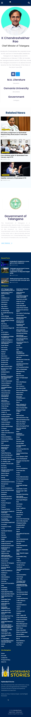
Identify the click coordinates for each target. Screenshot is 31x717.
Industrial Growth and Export (22, 310)
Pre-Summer (20, 481)
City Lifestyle (4, 398)
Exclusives (4, 492)
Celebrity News (5, 385)
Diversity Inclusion (6, 457)
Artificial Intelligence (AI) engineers (7, 342)
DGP (2, 443)
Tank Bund (19, 567)
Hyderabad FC (5, 601)
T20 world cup (20, 565)
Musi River (19, 400)
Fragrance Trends (6, 526)
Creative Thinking (6, 414)
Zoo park (19, 645)
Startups (18, 543)
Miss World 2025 (21, 388)
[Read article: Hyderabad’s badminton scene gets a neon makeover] (5, 263)
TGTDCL (18, 590)
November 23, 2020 (6, 180)
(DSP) (2, 296)
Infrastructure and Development (21, 318)
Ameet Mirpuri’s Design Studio (7, 321)
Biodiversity (4, 362)
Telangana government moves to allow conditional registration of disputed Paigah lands (20, 271)
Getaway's (4, 537)
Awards (3, 354)
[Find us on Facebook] (14, 700)
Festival (3, 505)
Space (18, 531)
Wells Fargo (19, 628)
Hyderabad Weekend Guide (7, 622)
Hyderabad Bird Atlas (7, 591)
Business (3, 374)
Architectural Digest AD (7, 328)
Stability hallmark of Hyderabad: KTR (13, 178)
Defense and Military (7, 439)
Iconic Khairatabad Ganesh (6, 636)
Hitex (2, 585)
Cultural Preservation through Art (7, 419)
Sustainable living (21, 556)
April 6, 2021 (4, 136)
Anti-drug (4, 323)
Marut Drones (20, 375)
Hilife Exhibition (5, 577)
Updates (18, 613)
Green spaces (5, 565)
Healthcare (4, 572)
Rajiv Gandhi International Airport (22, 497)
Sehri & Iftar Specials (22, 521)
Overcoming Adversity (22, 449)
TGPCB (18, 588)
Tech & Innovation (21, 574)
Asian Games (4, 345)
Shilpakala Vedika (21, 523)
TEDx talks (19, 579)
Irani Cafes (19, 347)
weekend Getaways (21, 626)
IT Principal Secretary (22, 355)
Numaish (18, 439)
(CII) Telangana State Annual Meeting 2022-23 (7, 289)
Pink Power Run (20, 470)
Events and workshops (7, 490)
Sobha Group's (20, 527)
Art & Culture (4, 332)
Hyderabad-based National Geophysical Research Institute (7, 626)
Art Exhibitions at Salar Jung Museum (7, 337)
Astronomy (4, 347)
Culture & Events (5, 422)
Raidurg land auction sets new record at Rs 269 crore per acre (20, 279)
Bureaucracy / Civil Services (6, 369)
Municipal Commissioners (20, 397)
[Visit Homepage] (15, 3)
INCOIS (3, 644)
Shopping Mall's (20, 525)
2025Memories (5, 298)
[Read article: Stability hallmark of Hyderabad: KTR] (15, 169)
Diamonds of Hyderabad (4, 448)
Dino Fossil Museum (6, 455)
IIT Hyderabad (5, 638)
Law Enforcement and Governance (22, 364)
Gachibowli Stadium (6, 530)
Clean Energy (4, 406)
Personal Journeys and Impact (22, 461)
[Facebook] (13, 74)
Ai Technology (5, 310)
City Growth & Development (5, 395)
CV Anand (4, 428)
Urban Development (21, 617)
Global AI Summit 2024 (7, 545)
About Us (3, 662)
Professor (19, 483)
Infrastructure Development (20, 321)
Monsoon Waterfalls (22, 390)
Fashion (3, 500)
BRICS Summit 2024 (6, 366)
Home (3, 653)
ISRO (17, 349)
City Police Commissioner (5, 401)
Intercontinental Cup (22, 327)
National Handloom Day (22, 419)
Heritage (3, 575)
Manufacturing (20, 371)
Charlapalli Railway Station (6, 388)
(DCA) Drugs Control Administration (7, 293)
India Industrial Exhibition (20, 293)
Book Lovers (4, 364)
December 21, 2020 (6, 159)
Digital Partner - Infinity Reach (15, 712)
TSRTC (18, 609)
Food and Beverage (6, 517)
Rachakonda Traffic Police (21, 491)
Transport (19, 602)
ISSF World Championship (20, 352)
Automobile (4, 349)
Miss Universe (20, 386)
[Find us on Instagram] (2, 700)
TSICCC (18, 607)
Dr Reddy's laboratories (8, 459)
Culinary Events (5, 416)
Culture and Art (5, 424)
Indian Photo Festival (22, 307)
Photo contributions (22, 468)
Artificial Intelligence (7, 340)
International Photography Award (21, 336)
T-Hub (18, 558)
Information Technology (23, 313)
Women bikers (20, 634)
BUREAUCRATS (5, 372)
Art (2, 330)
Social (18, 529)
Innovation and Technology (20, 325)
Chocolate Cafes (5, 390)
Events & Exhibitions (6, 488)
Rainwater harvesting (22, 494)
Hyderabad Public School (6, 613)
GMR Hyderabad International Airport (6, 556)
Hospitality (4, 587)
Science (18, 516)
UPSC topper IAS (21, 615)
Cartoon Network (6, 383)
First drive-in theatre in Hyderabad (7, 512)
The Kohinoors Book (22, 592)
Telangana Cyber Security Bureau (21, 581)
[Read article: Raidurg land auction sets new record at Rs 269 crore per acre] (5, 280)
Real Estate (19, 504)
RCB (17, 502)
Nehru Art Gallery (21, 421)
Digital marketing (6, 453)
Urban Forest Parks (21, 619)
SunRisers (19, 547)
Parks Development (21, 458)
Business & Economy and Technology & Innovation (7, 378)
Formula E (4, 524)
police (18, 474)
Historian (3, 581)
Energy (3, 477)
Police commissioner (22, 479)
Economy (3, 465)
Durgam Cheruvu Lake (7, 463)
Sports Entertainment (22, 539)
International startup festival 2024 (22, 339)
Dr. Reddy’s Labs (5, 461)
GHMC (3, 539)
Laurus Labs (19, 361)
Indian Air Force (20, 301)
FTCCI (3, 528)
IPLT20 (18, 345)
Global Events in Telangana (5, 548)
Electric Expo (4, 475)
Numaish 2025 (20, 441)
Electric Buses (5, 473)
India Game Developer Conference (22, 289)
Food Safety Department (8, 522)
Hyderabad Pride (6, 610)
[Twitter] (18, 74)
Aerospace (4, 304)
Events (3, 486)
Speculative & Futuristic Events (22, 534)
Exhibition (4, 494)
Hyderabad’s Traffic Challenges (6, 630)
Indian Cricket (20, 303)
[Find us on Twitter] (8, 700)
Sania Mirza (19, 512)
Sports (18, 537)
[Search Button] (29, 3)
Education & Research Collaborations (7, 470)
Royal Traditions (21, 508)
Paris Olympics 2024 (22, 456)
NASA (17, 413)
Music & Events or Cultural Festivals (21, 405)
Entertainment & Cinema (8, 481)
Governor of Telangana (7, 563)
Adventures (4, 302)
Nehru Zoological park (22, 426)
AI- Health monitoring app (7, 313)
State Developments (21, 545)
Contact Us (4, 657)
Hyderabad (4, 589)
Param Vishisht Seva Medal (22, 454)
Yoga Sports (19, 642)
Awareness (4, 356)
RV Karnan (19, 510)
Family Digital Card (6, 498)
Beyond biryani (5, 358)
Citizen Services (5, 393)
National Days (20, 415)
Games (3, 533)
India (2, 646)
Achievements (5, 300)
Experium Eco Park (6, 496)
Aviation (3, 351)
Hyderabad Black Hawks (7, 594)
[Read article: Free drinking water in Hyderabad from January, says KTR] (15, 146)
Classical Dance (5, 404)
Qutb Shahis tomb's (21, 488)
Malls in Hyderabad (21, 369)
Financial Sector (5, 509)
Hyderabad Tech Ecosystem (5, 618)
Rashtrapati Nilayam (21, 499)
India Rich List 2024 (21, 299)
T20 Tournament (21, 563)
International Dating (21, 333)
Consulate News (5, 410)
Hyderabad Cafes (6, 599)
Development (6, 129)
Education (4, 467)
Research (19, 506)
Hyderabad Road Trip (7, 616)
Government (5, 152)
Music (18, 402)
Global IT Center (5, 551)
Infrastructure (20, 315)
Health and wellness (6, 570)
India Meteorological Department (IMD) (22, 296)
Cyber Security (5, 430)
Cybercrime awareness (7, 432)
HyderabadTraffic (6, 633)
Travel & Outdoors (21, 604)
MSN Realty (19, 394)
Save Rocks (19, 514)
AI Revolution (4, 308)
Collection (4, 408)
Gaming (3, 535)
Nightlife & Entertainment (20, 434)
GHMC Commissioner (7, 541)
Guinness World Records (5, 568)
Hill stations (4, 579)
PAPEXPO (19, 451)
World (18, 638)
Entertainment (5, 479)
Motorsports (19, 392)
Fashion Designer (6, 503)
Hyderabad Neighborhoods (5, 607)
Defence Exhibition (6, 437)
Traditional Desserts (22, 598)
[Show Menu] (2, 3)
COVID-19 (4, 412)
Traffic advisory (20, 600)
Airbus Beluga (5, 316)
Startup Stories (20, 541)
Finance (3, 507)
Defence (3, 434)
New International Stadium (21, 428)
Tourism (18, 596)
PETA (17, 464)
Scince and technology (22, 518)
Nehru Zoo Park (20, 424)
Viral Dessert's (20, 621)
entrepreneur (4, 484)
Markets (18, 373)
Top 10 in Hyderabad (22, 594)
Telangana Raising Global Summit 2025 (21, 585)
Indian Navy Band (21, 305)
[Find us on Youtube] (11, 700)
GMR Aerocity (5, 553)
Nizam (18, 437)
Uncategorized (20, 611)
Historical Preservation (7, 583)
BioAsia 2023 (4, 360)
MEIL (17, 380)
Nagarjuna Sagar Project (21, 410)
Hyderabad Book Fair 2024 (7, 596)
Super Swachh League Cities (22, 553)
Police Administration (22, 477)
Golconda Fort (5, 558)
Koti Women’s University (23, 359)
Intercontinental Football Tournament (22, 330)
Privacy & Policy (5, 659)
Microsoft (19, 384)
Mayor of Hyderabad (22, 377)
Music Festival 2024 (21, 407)
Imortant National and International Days (7, 641)
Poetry (18, 472)
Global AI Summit (6, 543)
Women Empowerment (22, 636)
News (17, 431)
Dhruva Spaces (5, 445)
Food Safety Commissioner (5, 519)
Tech (17, 572)
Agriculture (4, 306)
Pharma (18, 466)
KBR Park (18, 357)
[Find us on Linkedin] (5, 700)
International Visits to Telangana (22, 343)
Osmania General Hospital (21, 446)
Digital (3, 451)
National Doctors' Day (22, 417)
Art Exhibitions (5, 334)
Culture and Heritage (7, 426)
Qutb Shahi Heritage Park (21, 486)
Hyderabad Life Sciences (5, 604)
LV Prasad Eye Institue (22, 367)
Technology (19, 576)
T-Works (18, 560)
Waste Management (21, 623)
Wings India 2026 (21, 630)
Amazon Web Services (7, 318)
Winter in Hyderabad (21, 632)
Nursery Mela (20, 443)
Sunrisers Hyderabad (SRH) (22, 550)
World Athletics (20, 640)
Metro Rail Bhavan (21, 382)
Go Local (3, 655)
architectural (4, 326)
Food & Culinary (5, 514)
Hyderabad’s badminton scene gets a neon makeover (19, 262)
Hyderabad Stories (17, 710)
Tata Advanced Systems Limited (23, 570)
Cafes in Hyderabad (6, 381)
